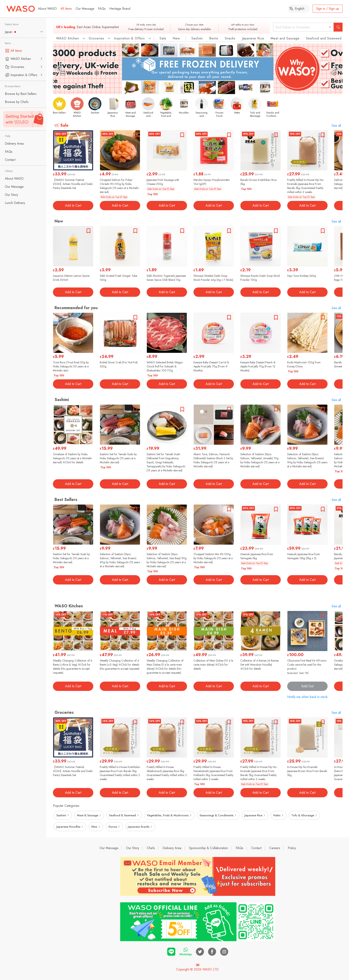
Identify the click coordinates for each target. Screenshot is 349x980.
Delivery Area (172, 848)
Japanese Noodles (68, 827)
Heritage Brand (119, 8)
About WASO (47, 8)
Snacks (230, 38)
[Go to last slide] (59, 69)
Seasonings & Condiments (216, 815)
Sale (163, 38)
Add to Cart (73, 205)
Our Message (85, 8)
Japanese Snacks (138, 827)
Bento (213, 38)
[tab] (196, 91)
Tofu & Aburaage (302, 815)
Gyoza (112, 827)
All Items (66, 8)
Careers (274, 848)
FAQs (102, 8)
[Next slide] (336, 69)
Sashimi (197, 38)
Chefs (151, 848)
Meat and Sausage (285, 38)
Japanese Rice (253, 38)
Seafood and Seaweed (324, 38)
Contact (256, 848)
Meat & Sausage (87, 815)
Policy (292, 848)
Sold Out (307, 686)
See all (336, 125)
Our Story (132, 848)
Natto (277, 815)
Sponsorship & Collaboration (208, 848)
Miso (94, 827)
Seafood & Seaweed (122, 815)
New (176, 38)
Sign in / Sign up (327, 8)
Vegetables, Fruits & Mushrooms (168, 815)
